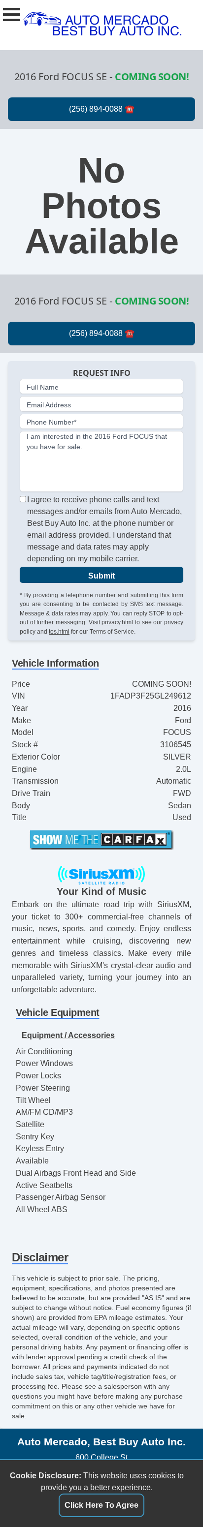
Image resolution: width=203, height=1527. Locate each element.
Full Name (43, 387)
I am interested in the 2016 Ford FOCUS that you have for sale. (97, 441)
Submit (101, 575)
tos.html (59, 631)
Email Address (49, 405)
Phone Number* (51, 422)
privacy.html (117, 622)
